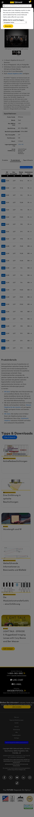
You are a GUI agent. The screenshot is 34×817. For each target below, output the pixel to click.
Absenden (8, 26)
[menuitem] (8, 2)
